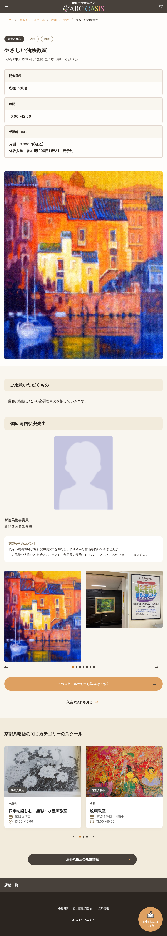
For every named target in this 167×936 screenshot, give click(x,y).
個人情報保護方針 (83, 908)
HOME (8, 20)
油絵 (66, 20)
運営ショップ (160, 6)
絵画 (54, 20)
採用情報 (103, 908)
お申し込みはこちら (150, 923)
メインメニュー (6, 6)
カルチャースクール (32, 20)
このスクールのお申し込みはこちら (83, 684)
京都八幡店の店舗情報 (82, 859)
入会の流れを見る (80, 702)
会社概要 (63, 908)
